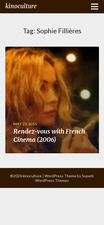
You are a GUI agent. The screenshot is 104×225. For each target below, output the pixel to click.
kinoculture (21, 6)
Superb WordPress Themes (64, 178)
